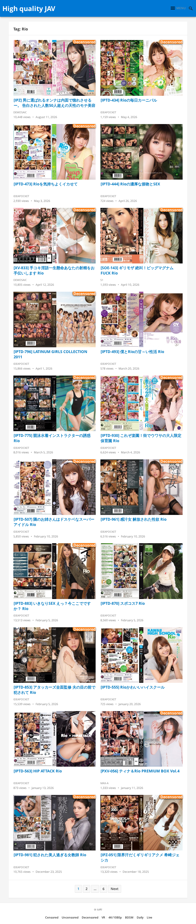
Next (115, 888)
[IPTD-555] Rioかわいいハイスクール (133, 687)
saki (99, 909)
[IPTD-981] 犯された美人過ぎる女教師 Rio (50, 854)
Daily (140, 917)
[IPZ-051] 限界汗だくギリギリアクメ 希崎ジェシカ (140, 857)
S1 (101, 280)
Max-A (104, 783)
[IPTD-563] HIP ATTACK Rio (38, 771)
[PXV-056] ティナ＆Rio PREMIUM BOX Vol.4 (140, 771)
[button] (178, 8)
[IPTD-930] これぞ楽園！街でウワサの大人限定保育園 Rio (141, 438)
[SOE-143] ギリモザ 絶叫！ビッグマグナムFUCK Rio (137, 270)
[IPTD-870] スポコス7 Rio (123, 603)
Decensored (90, 917)
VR (103, 917)
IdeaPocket (108, 112)
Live (149, 917)
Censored (51, 917)
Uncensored (70, 917)
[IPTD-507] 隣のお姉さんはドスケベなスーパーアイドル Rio (54, 522)
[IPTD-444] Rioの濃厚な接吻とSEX (130, 184)
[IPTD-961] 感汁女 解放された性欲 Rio (134, 519)
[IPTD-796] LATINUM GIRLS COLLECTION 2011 (50, 354)
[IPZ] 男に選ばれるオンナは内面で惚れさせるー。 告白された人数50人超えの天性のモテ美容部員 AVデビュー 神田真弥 (54, 102)
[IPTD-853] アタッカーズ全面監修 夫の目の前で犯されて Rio (54, 689)
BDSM (129, 917)
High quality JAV (28, 8)
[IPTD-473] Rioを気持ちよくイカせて (46, 184)
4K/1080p (115, 917)
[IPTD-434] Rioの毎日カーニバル (129, 100)
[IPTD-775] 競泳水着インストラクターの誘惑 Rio (52, 438)
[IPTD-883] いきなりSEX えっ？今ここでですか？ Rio (52, 606)
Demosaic (20, 112)
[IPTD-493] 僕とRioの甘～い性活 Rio (132, 351)
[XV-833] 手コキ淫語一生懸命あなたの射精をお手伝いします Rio (54, 270)
